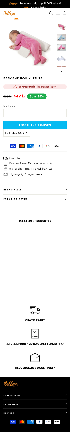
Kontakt (8, 413)
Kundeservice (11, 395)
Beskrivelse (12, 189)
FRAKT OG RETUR (15, 199)
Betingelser (10, 404)
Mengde (9, 106)
